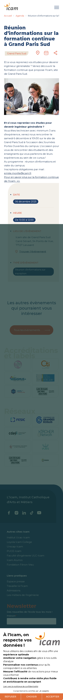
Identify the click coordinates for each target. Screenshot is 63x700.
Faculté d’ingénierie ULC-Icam (25, 555)
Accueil (8, 15)
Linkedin (24, 513)
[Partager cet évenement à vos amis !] (55, 53)
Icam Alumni (14, 560)
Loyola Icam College (19, 542)
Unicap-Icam (15, 546)
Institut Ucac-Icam (18, 537)
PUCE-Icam (14, 551)
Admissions (13, 590)
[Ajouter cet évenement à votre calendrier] (46, 53)
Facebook (9, 513)
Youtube (39, 513)
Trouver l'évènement (32, 251)
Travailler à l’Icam (17, 585)
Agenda (20, 15)
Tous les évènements (27, 330)
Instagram (16, 513)
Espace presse (16, 581)
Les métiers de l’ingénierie (23, 595)
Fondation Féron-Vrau (20, 564)
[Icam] (11, 6)
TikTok (32, 513)
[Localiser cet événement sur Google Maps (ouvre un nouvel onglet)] (37, 53)
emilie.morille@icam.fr (17, 173)
